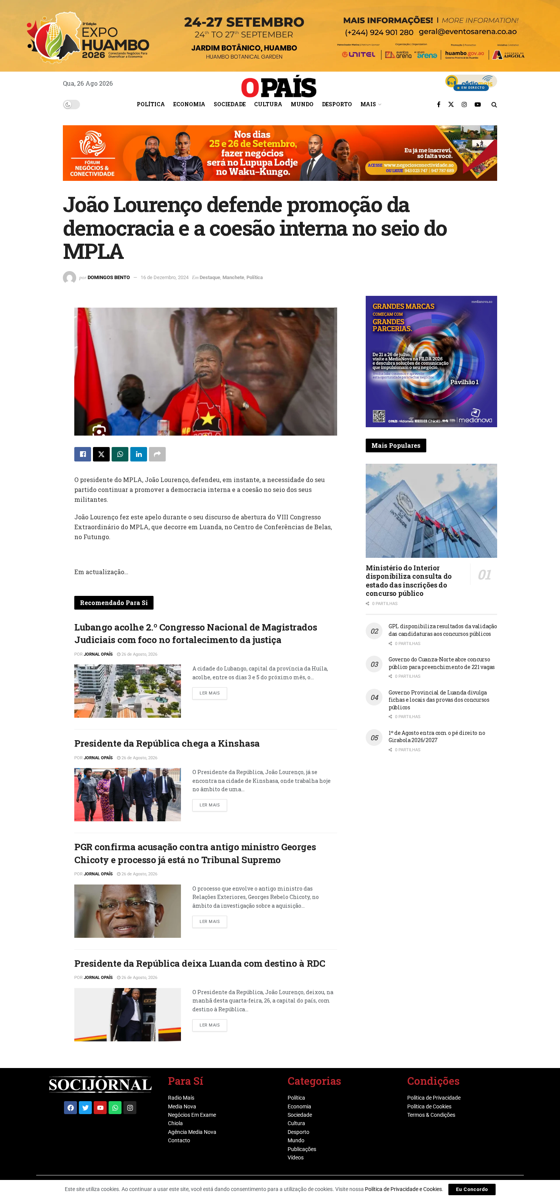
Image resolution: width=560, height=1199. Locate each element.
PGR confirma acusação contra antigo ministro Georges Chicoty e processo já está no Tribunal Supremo (195, 853)
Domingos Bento (109, 277)
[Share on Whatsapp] (120, 454)
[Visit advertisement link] (280, 158)
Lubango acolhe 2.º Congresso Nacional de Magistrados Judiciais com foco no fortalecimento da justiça (195, 633)
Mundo (302, 104)
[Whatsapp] (115, 1107)
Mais (368, 104)
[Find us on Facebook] (438, 104)
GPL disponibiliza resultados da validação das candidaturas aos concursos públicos (443, 630)
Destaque (210, 277)
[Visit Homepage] (279, 83)
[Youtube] (100, 1107)
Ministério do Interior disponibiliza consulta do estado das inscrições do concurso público (409, 580)
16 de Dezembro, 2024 (165, 277)
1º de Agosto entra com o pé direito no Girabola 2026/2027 (437, 736)
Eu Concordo (472, 1189)
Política (151, 104)
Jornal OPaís (98, 654)
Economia (189, 104)
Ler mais (213, 691)
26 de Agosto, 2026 (138, 654)
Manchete (233, 277)
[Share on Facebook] (82, 454)
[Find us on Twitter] (451, 104)
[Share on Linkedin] (138, 454)
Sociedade (230, 104)
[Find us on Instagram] (464, 104)
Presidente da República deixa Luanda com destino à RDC (199, 963)
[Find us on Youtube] (478, 104)
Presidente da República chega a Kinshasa (167, 743)
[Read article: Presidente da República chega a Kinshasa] (127, 794)
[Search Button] (494, 104)
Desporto (337, 104)
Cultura (268, 104)
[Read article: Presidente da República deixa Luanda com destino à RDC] (127, 1014)
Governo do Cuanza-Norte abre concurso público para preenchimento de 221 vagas (442, 663)
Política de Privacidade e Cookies (403, 1189)
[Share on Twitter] (101, 454)
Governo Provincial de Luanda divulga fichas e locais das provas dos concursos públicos (439, 700)
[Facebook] (70, 1107)
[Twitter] (85, 1107)
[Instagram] (129, 1107)
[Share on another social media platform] (157, 454)
